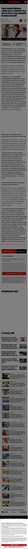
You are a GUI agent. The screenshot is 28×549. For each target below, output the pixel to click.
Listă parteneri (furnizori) (4, 542)
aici (18, 531)
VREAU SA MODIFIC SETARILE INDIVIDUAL (14, 546)
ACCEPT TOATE (14, 545)
